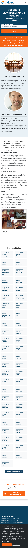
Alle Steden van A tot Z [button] (14, 472)
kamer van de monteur (6, 254)
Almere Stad (19, 38)
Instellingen (16, 545)
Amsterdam (7, 40)
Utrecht (20, 45)
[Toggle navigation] (25, 2)
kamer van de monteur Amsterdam (10, 518)
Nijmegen (13, 43)
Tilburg (14, 45)
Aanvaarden (7, 545)
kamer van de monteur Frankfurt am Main (12, 522)
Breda (14, 40)
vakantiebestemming (7, 24)
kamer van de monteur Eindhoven (9, 520)
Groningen (5, 43)
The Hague (7, 45)
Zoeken (14, 31)
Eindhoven (20, 40)
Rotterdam (21, 43)
